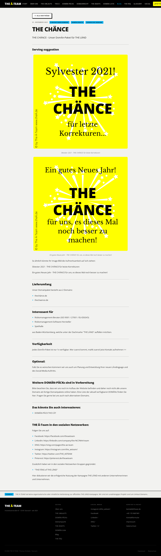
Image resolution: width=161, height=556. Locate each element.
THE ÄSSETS (96, 4)
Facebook (94, 513)
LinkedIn (94, 517)
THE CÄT (52, 412)
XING (93, 522)
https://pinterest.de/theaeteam (58, 458)
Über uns (34, 4)
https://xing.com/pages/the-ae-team (56, 444)
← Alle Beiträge (42, 16)
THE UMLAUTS (46, 4)
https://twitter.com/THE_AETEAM (57, 453)
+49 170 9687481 (133, 513)
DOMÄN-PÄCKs (68, 4)
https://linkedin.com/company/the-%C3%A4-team (66, 440)
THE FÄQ (127, 4)
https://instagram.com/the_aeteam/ (61, 449)
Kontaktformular (132, 517)
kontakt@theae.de (133, 509)
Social (148, 4)
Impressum (130, 522)
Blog (119, 4)
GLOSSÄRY (138, 4)
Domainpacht (83, 4)
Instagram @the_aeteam (100, 509)
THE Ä (57, 4)
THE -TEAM (13, 4)
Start (24, 4)
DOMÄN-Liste (108, 4)
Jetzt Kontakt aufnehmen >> (113, 349)
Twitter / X (95, 526)
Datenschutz (131, 526)
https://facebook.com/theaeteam (59, 436)
